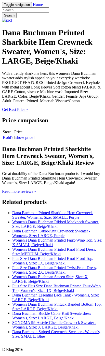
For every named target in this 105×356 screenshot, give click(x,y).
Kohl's (8, 137)
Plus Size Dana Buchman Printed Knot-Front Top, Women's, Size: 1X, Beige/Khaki (52, 260)
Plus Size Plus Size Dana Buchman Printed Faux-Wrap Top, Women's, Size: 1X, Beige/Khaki (56, 288)
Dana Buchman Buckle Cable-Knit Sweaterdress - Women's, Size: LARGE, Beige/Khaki (52, 315)
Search (9, 15)
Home (38, 4)
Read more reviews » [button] (19, 191)
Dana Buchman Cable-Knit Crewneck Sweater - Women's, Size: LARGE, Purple (51, 233)
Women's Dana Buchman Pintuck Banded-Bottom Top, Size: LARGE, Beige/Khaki (57, 306)
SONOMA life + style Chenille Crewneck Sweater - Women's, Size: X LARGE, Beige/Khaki (54, 324)
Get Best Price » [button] (15, 109)
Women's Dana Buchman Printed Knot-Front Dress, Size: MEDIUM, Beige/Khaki (54, 251)
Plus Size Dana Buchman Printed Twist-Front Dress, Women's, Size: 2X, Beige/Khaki (54, 269)
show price (24, 137)
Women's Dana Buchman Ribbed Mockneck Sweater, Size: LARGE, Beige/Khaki (55, 224)
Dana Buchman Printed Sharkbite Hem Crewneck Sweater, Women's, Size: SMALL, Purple (52, 215)
